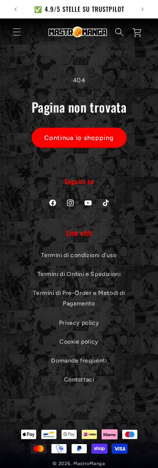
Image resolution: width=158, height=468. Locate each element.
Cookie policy (79, 341)
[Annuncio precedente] (15, 9)
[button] (17, 32)
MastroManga (89, 463)
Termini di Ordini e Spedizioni (79, 274)
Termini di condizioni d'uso (79, 255)
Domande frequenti (79, 360)
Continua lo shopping (79, 138)
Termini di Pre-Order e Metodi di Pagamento (79, 298)
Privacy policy (79, 322)
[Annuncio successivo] (142, 9)
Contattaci (79, 379)
